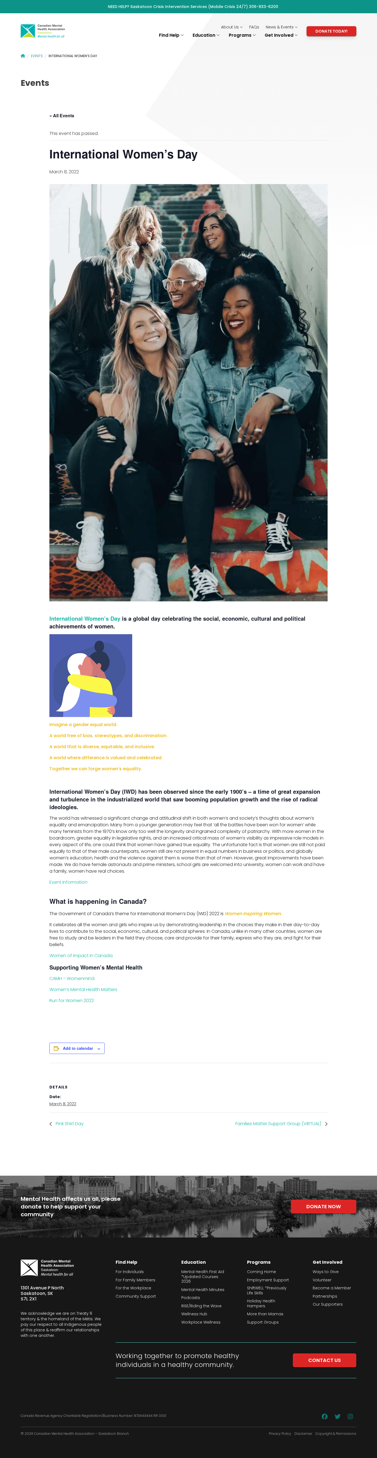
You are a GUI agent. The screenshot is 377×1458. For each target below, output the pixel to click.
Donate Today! (331, 31)
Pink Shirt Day (69, 1123)
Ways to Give (326, 1272)
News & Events (280, 27)
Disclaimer (303, 1434)
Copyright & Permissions (335, 1434)
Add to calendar (78, 1048)
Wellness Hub (194, 1314)
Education (204, 35)
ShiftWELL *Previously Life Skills (266, 1290)
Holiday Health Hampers (261, 1303)
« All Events (61, 115)
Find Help (169, 35)
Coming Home (261, 1272)
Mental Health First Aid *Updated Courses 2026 (202, 1277)
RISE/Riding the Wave (201, 1306)
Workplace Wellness (201, 1322)
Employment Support (268, 1280)
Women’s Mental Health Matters (83, 989)
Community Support (136, 1296)
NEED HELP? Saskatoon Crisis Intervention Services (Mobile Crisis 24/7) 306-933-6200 (193, 6)
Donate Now (323, 1206)
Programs (241, 35)
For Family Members (135, 1280)
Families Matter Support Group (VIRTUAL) (278, 1123)
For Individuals (130, 1272)
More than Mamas (265, 1314)
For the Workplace (133, 1288)
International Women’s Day (84, 618)
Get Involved (279, 35)
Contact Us (324, 1360)
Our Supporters (328, 1304)
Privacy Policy (280, 1434)
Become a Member (332, 1288)
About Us (230, 27)
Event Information (69, 882)
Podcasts (190, 1297)
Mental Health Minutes (202, 1289)
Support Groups (263, 1322)
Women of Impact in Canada (81, 955)
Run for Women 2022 (71, 1000)
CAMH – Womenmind (71, 978)
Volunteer (322, 1280)
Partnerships (325, 1296)
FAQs (254, 27)
